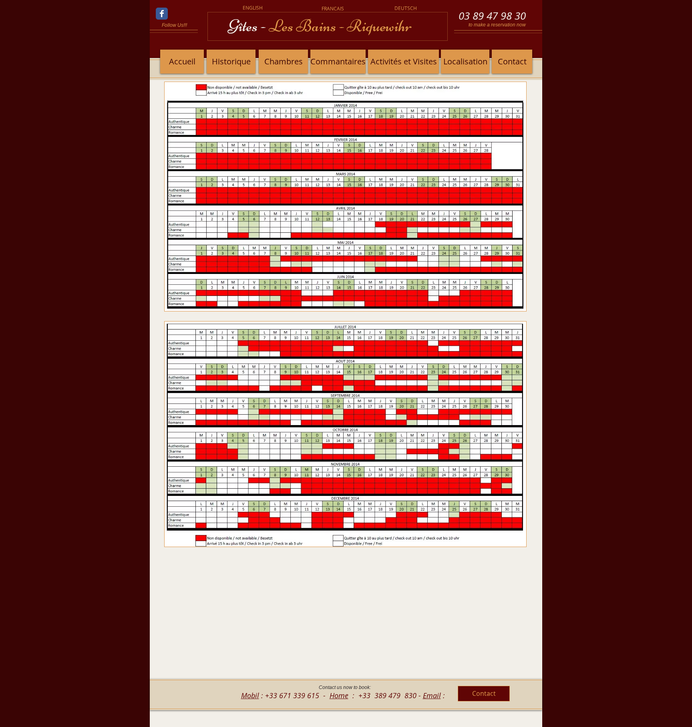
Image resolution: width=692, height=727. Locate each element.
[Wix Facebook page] (162, 14)
